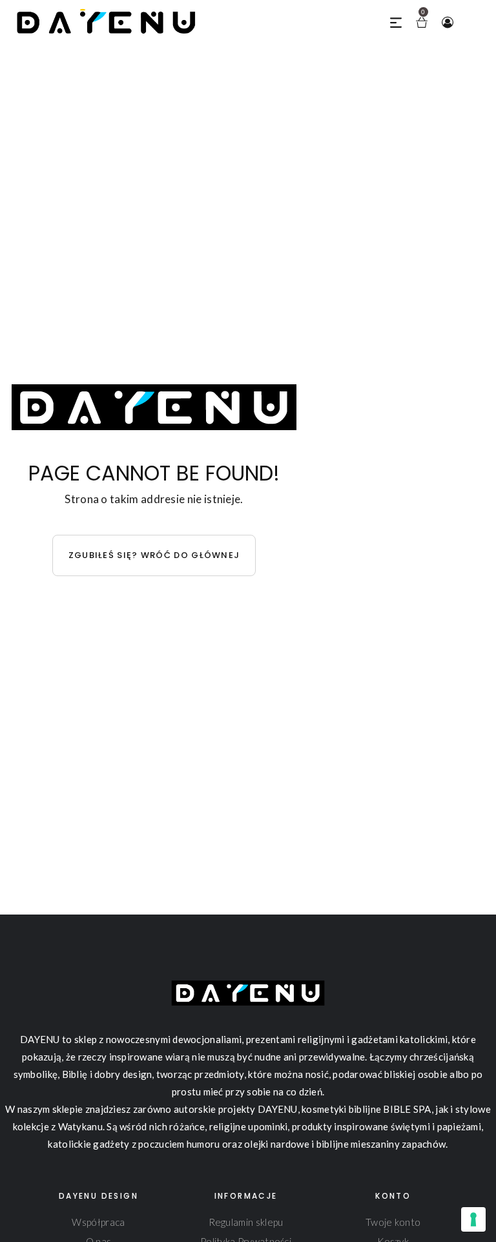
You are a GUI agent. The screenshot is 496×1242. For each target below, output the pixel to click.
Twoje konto (393, 1222)
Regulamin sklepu (246, 1222)
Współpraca (98, 1222)
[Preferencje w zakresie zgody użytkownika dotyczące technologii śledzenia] (473, 1219)
